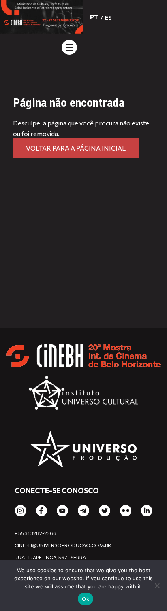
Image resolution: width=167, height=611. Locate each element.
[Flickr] (125, 511)
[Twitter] (104, 511)
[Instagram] (20, 511)
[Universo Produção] (84, 450)
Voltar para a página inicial (76, 148)
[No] (157, 585)
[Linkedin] (146, 511)
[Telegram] (83, 511)
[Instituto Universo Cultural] (83, 396)
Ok (85, 599)
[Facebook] (41, 511)
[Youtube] (62, 511)
